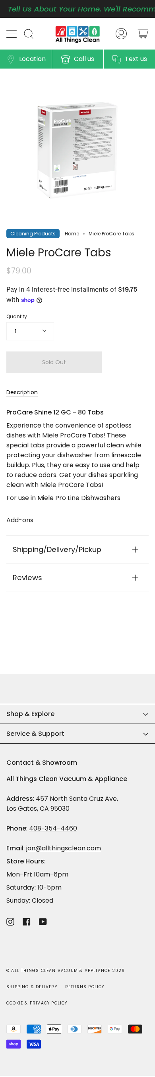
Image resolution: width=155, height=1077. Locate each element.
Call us (84, 58)
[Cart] (143, 34)
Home (72, 233)
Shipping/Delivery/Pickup (57, 549)
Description (22, 392)
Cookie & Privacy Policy (37, 1003)
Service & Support (35, 733)
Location (32, 58)
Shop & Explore (30, 713)
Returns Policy (85, 987)
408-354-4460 (53, 828)
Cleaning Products (33, 233)
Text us (136, 58)
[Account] (121, 34)
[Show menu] (12, 34)
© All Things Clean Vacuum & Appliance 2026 (65, 971)
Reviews (27, 577)
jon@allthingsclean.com (63, 848)
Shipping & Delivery (31, 987)
